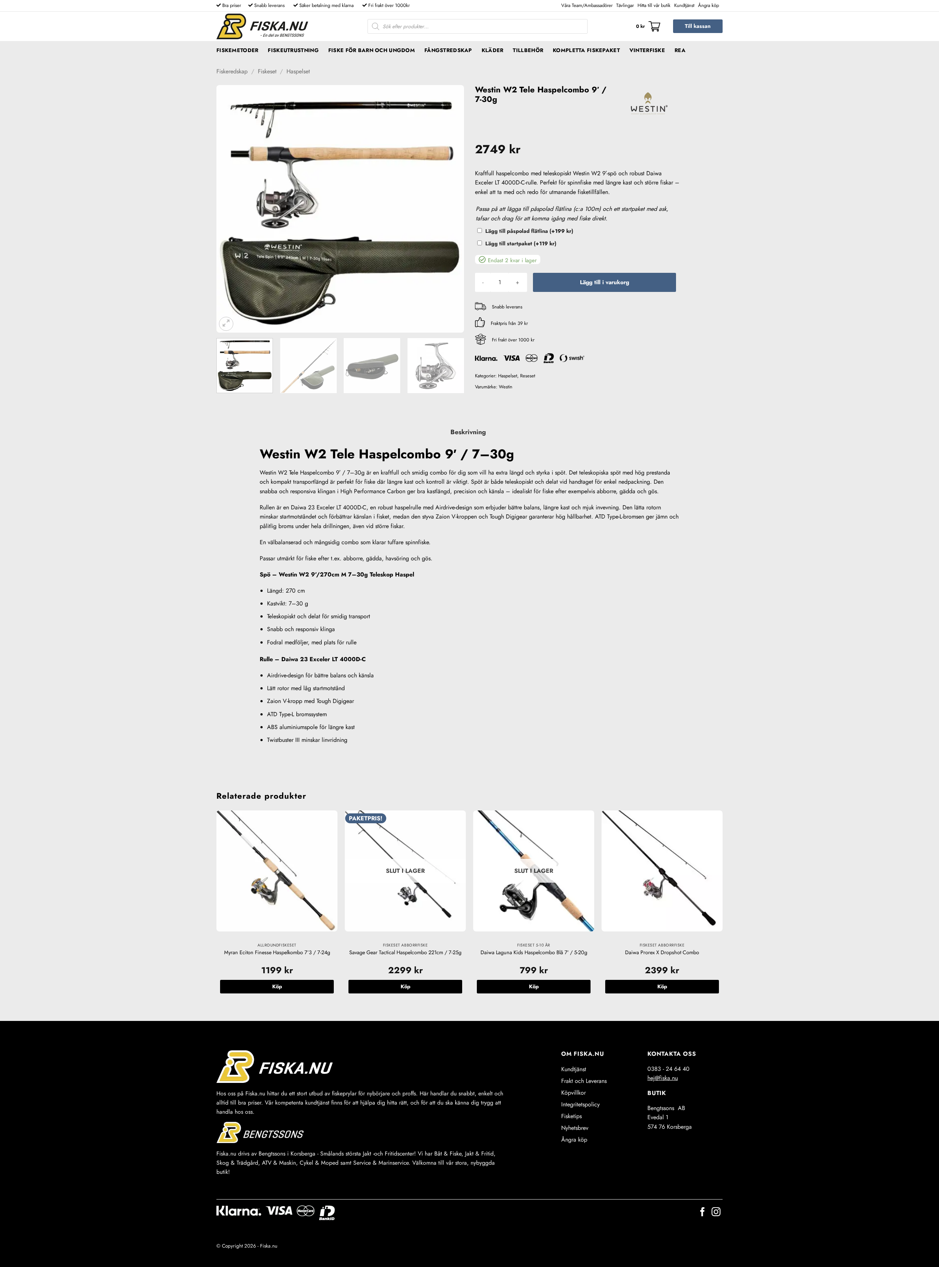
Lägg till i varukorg (604, 282)
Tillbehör (528, 50)
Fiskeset (267, 71)
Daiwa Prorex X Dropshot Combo (662, 952)
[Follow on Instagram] (716, 1212)
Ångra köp (708, 5)
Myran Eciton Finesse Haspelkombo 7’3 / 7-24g (277, 952)
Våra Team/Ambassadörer (587, 5)
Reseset (527, 375)
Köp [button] (277, 986)
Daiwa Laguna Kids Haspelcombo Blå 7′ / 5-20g (534, 952)
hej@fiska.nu (662, 1078)
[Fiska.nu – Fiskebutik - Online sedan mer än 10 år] (262, 26)
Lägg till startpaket (520, 243)
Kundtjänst (684, 5)
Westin (505, 386)
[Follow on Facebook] (702, 1212)
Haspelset (298, 71)
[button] (648, 26)
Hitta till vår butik (654, 5)
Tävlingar (625, 5)
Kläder (493, 50)
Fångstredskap (448, 50)
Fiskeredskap (232, 71)
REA (680, 50)
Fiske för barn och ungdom (371, 50)
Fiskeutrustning (293, 50)
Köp (405, 986)
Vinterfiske (647, 50)
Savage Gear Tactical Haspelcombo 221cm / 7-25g (405, 952)
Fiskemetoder (237, 50)
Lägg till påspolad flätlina (529, 231)
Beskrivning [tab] (468, 432)
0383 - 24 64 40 (668, 1069)
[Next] (449, 209)
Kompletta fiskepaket (586, 50)
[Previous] (230, 209)
